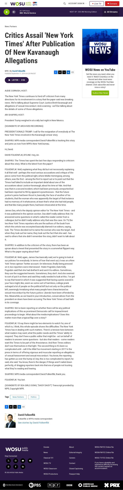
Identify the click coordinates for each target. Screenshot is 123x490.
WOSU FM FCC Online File (104, 447)
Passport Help (74, 474)
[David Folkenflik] (10, 420)
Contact (72, 463)
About (71, 447)
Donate (113, 3)
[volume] (14, 12)
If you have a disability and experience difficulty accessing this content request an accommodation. (106, 465)
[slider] (17, 12)
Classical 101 (48, 458)
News (46, 452)
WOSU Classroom (50, 469)
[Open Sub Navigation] (86, 4)
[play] (7, 12)
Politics (34, 397)
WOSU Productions (51, 474)
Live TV (97, 3)
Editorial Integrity (75, 452)
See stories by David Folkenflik (33, 422)
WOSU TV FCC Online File (104, 458)
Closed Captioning (76, 469)
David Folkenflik (18, 71)
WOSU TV (47, 463)
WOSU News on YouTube (100, 70)
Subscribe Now (100, 92)
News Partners (11, 26)
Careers (72, 458)
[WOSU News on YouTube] (100, 47)
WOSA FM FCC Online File (104, 452)
